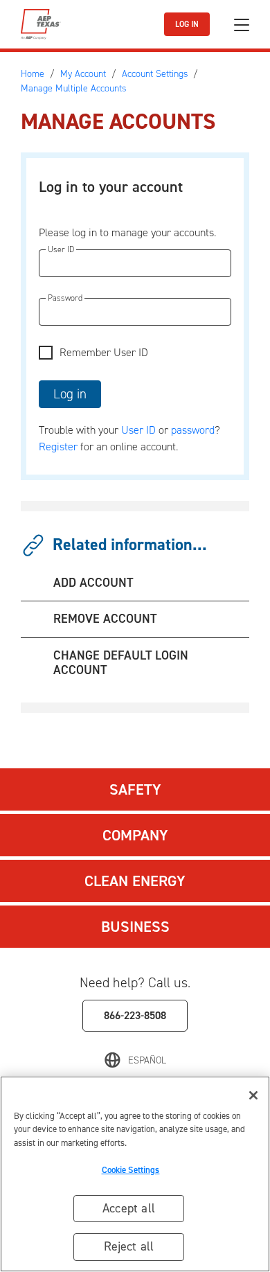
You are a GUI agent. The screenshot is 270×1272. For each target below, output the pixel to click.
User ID (138, 430)
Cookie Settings (131, 1170)
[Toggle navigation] (242, 25)
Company (135, 835)
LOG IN (187, 24)
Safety (135, 789)
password (193, 430)
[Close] (253, 1095)
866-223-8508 (135, 1015)
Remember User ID (104, 352)
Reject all (129, 1246)
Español (147, 1060)
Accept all (128, 1208)
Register (58, 446)
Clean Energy (135, 881)
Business (135, 927)
